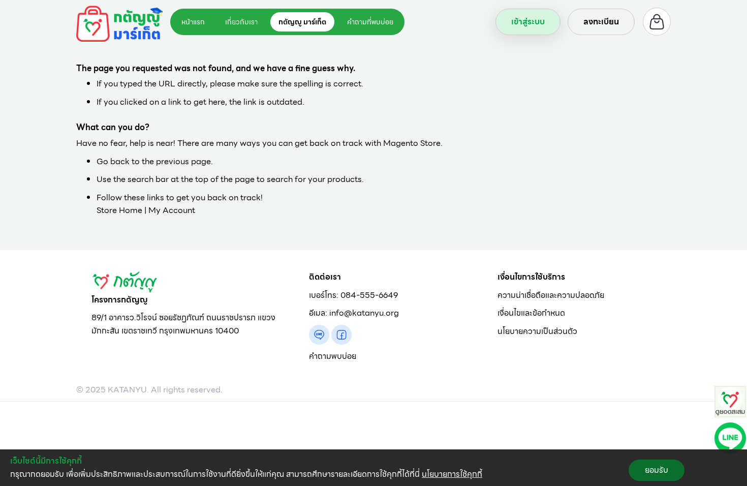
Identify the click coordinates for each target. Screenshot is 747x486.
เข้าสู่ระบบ (528, 21)
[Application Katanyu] (730, 400)
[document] (373, 467)
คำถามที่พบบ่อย (370, 21)
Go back (113, 161)
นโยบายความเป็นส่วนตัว (537, 331)
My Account (171, 210)
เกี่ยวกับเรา (241, 21)
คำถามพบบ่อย (332, 356)
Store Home (119, 210)
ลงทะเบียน (601, 21)
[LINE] (730, 437)
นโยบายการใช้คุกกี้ (452, 474)
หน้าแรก (193, 21)
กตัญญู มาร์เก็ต (302, 21)
